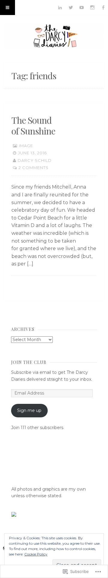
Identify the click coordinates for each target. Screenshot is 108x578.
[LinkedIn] (60, 7)
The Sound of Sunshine (33, 125)
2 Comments (34, 167)
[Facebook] (103, 7)
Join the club (28, 362)
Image (26, 145)
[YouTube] (81, 7)
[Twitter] (71, 7)
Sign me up (29, 410)
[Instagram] (92, 7)
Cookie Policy (35, 554)
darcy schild (35, 160)
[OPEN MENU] (7, 7)
